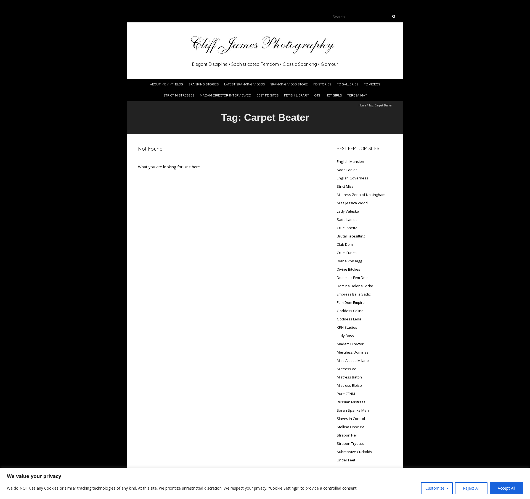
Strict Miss (345, 186)
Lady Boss (345, 335)
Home (362, 105)
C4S (317, 95)
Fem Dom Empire (351, 302)
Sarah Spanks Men (353, 410)
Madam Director (350, 343)
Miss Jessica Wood (352, 202)
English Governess (352, 178)
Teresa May (357, 95)
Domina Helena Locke (355, 285)
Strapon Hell (347, 435)
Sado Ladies (347, 169)
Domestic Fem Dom (353, 277)
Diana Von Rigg (349, 260)
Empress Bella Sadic (353, 294)
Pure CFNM (346, 393)
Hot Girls (333, 95)
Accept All (506, 488)
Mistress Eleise (349, 385)
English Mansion (350, 161)
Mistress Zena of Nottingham (361, 194)
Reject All (471, 488)
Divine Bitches (348, 269)
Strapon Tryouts (350, 443)
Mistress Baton (349, 377)
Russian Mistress (351, 401)
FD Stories (322, 84)
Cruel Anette (347, 227)
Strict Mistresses (178, 95)
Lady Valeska (348, 211)
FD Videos (372, 84)
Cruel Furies (347, 252)
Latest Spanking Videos (244, 84)
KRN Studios (347, 327)
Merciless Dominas (353, 352)
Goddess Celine (350, 310)
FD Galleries (347, 84)
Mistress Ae (346, 368)
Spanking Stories (204, 84)
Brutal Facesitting (351, 236)
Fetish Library (296, 95)
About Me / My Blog (166, 84)
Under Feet (346, 460)
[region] (265, 483)
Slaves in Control (351, 418)
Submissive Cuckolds (354, 451)
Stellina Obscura (350, 426)
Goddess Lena (349, 319)
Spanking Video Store (289, 84)
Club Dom (345, 244)
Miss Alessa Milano (353, 360)
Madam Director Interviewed (225, 95)
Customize (434, 488)
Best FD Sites (267, 95)
